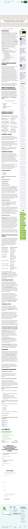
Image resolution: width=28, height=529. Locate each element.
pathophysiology (22, 223)
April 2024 (22, 197)
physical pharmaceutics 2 (22, 235)
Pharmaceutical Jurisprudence (23, 132)
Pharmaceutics (23, 133)
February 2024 (23, 200)
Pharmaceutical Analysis (23, 129)
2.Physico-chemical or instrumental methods (10, 57)
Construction (22, 216)
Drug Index (22, 98)
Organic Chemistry (23, 118)
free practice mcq (22, 217)
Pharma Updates (23, 127)
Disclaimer (25, 526)
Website (5, 490)
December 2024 (23, 180)
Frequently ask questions (5, 60)
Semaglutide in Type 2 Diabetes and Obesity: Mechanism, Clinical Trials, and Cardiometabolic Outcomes (23, 75)
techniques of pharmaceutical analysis (7, 439)
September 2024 (23, 188)
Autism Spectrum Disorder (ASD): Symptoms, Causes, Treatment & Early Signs (23, 59)
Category (12, 1)
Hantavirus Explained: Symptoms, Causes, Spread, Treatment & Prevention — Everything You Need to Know (23, 41)
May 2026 (22, 150)
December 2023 (23, 205)
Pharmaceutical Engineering (22, 225)
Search (24, 32)
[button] (27, 0)
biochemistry (22, 212)
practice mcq (23, 139)
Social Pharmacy (23, 143)
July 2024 (22, 192)
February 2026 (23, 153)
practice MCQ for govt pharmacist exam (22, 238)
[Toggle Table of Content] (15, 48)
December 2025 (23, 156)
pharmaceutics (22, 227)
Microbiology (22, 113)
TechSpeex (6, 527)
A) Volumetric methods (8, 55)
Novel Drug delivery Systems (23, 117)
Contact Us (8, 2)
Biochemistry (23, 85)
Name (5, 482)
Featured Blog (23, 100)
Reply (2, 458)
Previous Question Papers (23, 141)
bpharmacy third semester (22, 214)
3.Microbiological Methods (8, 58)
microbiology (22, 220)
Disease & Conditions (22, 97)
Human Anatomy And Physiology (23, 104)
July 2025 (22, 167)
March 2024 (22, 198)
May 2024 (22, 195)
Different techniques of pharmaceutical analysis (9, 51)
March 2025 (22, 173)
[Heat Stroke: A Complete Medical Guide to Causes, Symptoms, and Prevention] (21, 65)
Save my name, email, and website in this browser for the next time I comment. (10, 494)
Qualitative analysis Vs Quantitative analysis (9, 52)
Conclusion (4, 59)
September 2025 (23, 163)
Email (5, 486)
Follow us (6, 420)
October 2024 (23, 185)
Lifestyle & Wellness (22, 109)
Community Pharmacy (22, 93)
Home (5, 1)
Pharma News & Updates (23, 125)
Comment (5, 475)
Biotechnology (23, 88)
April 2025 (22, 172)
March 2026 (22, 151)
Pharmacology (23, 136)
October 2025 (23, 161)
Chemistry (22, 91)
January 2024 (23, 202)
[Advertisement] (14, 9)
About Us (8, 1)
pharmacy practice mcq (22, 230)
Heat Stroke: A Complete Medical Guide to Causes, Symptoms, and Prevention (23, 67)
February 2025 (23, 175)
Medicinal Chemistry (22, 112)
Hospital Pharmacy (22, 102)
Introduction (4, 49)
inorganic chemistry (22, 219)
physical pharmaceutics (22, 233)
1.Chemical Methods (7, 54)
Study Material (23, 144)
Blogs (5, 2)
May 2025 (22, 170)
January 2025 (23, 177)
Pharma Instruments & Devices (23, 122)
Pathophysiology (23, 120)
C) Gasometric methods (8, 56)
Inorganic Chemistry (22, 107)
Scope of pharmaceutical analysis (7, 50)
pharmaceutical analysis (5, 436)
